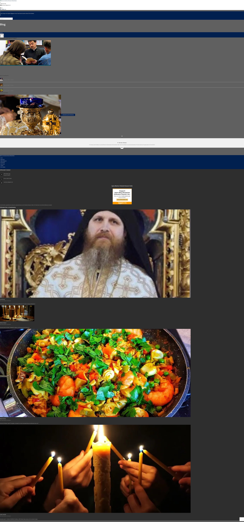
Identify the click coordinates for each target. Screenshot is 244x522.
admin (1, 69)
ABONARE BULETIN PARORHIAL (68, 114)
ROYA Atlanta (31, 13)
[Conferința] (95, 253)
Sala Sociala (22, 13)
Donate (4, 9)
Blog (2, 24)
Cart (1, 7)
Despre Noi (5, 13)
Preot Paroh (17, 13)
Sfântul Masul (6, 84)
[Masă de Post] (95, 372)
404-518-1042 (3, 3)
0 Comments (2, 72)
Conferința (6, 78)
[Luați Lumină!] (95, 468)
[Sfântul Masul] (17, 313)
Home (1, 13)
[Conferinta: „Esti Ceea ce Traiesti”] (25, 52)
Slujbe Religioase (11, 13)
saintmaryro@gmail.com (6, 5)
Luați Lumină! (3, 514)
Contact (26, 13)
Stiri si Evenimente (3, 71)
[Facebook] (122, 147)
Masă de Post (6, 89)
